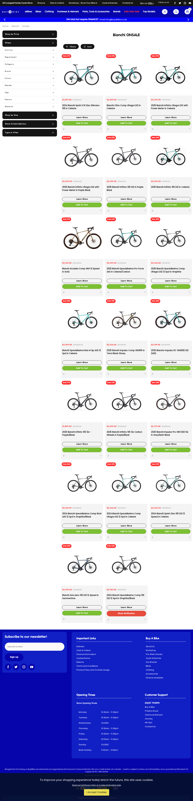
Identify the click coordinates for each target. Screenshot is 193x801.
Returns (80, 662)
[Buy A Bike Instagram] (185, 3)
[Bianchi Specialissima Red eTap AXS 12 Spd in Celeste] (82, 319)
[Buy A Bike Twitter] (180, 3)
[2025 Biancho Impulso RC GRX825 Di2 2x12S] (171, 319)
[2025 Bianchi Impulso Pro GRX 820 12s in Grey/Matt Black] (171, 401)
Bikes (38, 12)
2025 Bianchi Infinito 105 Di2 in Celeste (170, 187)
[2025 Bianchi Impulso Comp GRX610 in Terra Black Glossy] (126, 319)
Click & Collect (83, 650)
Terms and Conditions (87, 666)
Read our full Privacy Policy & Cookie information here (96, 785)
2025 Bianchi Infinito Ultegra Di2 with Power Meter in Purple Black (80, 189)
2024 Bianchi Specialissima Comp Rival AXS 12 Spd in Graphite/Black (81, 515)
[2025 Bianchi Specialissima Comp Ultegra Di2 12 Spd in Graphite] (171, 238)
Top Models (149, 12)
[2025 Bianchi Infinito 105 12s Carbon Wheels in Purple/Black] (126, 401)
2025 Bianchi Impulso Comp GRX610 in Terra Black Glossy (126, 352)
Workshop (151, 650)
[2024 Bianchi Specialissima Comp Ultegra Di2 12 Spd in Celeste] (126, 483)
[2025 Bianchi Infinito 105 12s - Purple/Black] (82, 401)
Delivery (80, 646)
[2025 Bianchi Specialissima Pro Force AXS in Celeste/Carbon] (126, 238)
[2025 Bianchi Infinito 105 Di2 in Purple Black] (126, 156)
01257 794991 (152, 703)
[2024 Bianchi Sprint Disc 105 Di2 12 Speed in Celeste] (171, 483)
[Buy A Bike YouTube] (190, 3)
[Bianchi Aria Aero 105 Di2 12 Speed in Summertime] (82, 564)
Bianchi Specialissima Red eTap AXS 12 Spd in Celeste (81, 352)
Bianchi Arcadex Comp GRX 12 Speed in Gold (81, 270)
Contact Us (150, 726)
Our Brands (151, 662)
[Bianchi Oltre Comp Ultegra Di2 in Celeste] (126, 75)
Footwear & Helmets (68, 12)
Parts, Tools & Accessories (96, 12)
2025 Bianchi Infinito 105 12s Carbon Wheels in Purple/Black (124, 434)
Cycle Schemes (153, 658)
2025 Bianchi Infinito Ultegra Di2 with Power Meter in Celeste (169, 107)
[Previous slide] (4, 19)
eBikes (28, 12)
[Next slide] (188, 19)
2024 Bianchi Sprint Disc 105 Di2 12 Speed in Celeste (168, 515)
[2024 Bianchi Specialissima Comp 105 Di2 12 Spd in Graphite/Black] (126, 564)
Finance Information (86, 654)
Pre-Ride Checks (154, 654)
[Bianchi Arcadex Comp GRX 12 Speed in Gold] (82, 238)
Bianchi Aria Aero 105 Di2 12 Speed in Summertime (80, 597)
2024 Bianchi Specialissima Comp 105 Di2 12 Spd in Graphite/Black (125, 597)
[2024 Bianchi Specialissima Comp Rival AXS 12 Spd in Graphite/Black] (82, 483)
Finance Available (154, 677)
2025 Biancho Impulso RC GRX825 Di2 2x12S (169, 352)
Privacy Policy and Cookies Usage (93, 669)
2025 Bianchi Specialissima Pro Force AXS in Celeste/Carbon (125, 270)
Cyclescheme (83, 658)
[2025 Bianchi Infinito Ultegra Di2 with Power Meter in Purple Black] (82, 156)
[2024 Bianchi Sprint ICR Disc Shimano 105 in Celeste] (82, 75)
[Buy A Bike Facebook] (175, 3)
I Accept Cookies (97, 792)
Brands (116, 12)
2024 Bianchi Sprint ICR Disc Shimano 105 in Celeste (81, 107)
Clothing (49, 12)
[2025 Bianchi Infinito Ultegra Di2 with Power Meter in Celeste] (171, 75)
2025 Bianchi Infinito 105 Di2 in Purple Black (125, 189)
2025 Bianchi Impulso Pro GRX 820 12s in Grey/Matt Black (169, 434)
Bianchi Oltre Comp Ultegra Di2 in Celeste (124, 107)
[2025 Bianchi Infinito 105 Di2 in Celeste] (171, 156)
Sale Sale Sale (131, 12)
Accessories (152, 673)
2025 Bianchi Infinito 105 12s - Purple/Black (76, 434)
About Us (150, 646)
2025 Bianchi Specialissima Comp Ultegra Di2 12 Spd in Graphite (168, 270)
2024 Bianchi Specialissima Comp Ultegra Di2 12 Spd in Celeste (124, 515)
